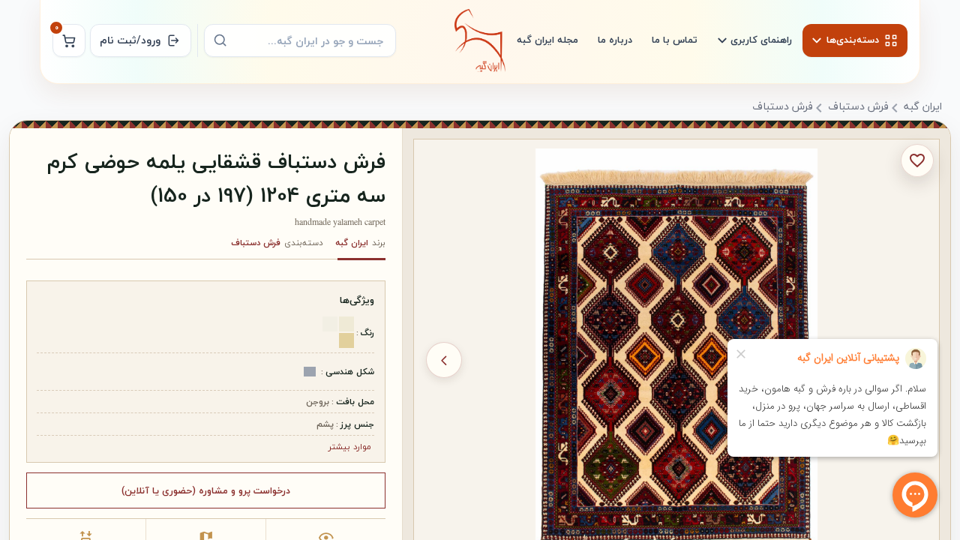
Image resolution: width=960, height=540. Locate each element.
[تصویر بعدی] (444, 360)
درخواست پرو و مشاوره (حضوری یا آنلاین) (206, 490)
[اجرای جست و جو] (220, 40)
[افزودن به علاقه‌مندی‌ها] (917, 160)
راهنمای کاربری (761, 40)
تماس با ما (675, 40)
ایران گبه (923, 107)
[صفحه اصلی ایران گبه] (480, 40)
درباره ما (615, 40)
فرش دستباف (858, 107)
